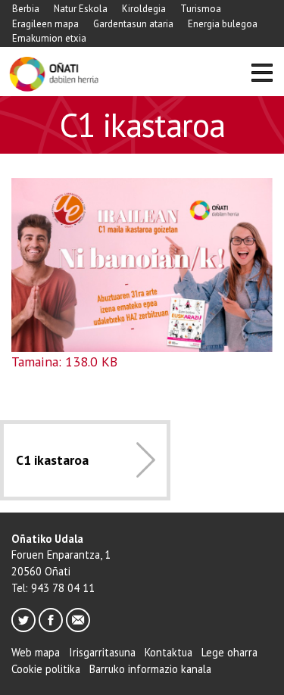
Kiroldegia (144, 8)
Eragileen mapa (45, 23)
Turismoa (200, 8)
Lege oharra (229, 652)
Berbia (25, 8)
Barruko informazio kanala (150, 669)
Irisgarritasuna (102, 652)
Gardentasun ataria (133, 23)
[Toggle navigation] (261, 74)
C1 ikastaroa (52, 460)
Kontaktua (168, 652)
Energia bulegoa (222, 23)
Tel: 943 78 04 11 (53, 588)
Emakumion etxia (49, 38)
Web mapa (35, 652)
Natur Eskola (81, 8)
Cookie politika (45, 669)
